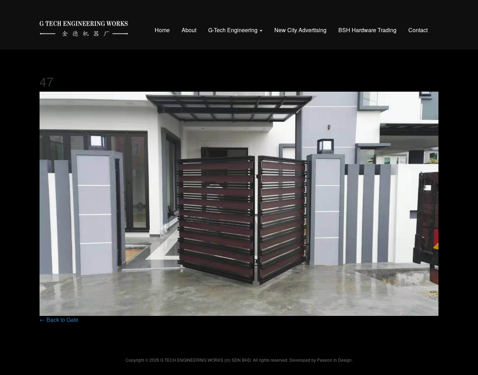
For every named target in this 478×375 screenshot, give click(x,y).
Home (162, 30)
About (189, 30)
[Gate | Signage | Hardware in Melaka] (84, 27)
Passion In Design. (335, 360)
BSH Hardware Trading (367, 30)
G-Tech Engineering (233, 30)
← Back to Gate (59, 320)
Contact (418, 30)
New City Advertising (300, 30)
